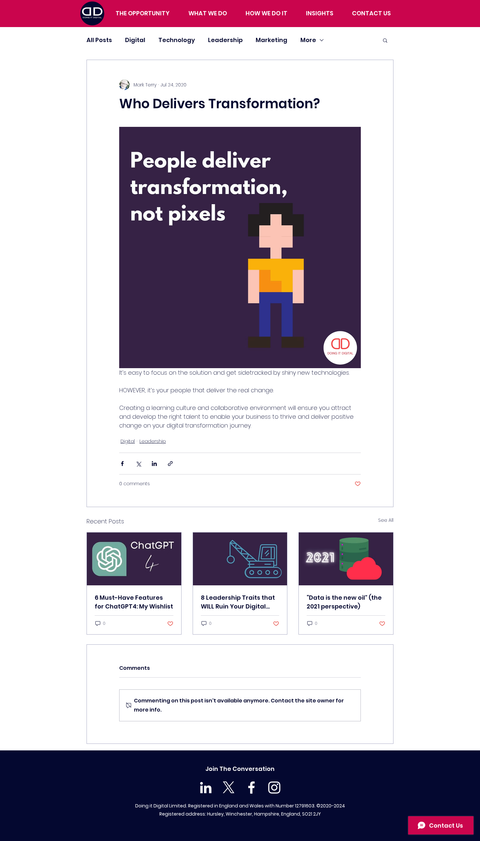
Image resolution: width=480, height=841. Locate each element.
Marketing (271, 40)
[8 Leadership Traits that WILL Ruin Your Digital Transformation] (240, 559)
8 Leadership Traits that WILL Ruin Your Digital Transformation (238, 602)
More (308, 40)
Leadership (225, 40)
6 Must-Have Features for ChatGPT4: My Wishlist (134, 601)
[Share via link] (170, 463)
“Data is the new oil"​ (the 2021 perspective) (344, 601)
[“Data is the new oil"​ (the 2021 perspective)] (346, 559)
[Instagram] (274, 787)
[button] (385, 40)
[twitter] (228, 787)
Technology (176, 40)
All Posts (99, 40)
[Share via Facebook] (122, 463)
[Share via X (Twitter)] (138, 463)
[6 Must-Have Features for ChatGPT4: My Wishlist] (134, 559)
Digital (135, 40)
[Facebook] (251, 787)
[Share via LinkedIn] (154, 463)
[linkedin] (206, 787)
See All (385, 520)
